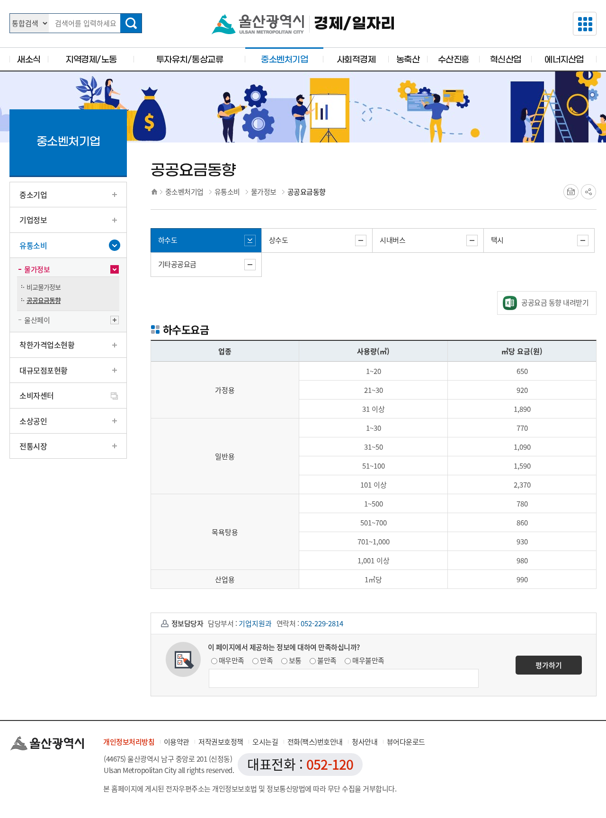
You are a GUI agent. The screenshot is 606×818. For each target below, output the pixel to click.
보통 (295, 660)
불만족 (327, 660)
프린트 (571, 192)
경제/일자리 (354, 24)
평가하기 (548, 665)
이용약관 (176, 742)
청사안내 (364, 742)
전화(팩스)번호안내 (315, 742)
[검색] (131, 23)
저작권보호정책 (220, 742)
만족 (266, 660)
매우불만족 (368, 660)
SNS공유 (588, 192)
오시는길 (265, 742)
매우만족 (231, 660)
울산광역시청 (257, 24)
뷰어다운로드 (406, 742)
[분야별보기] (585, 24)
